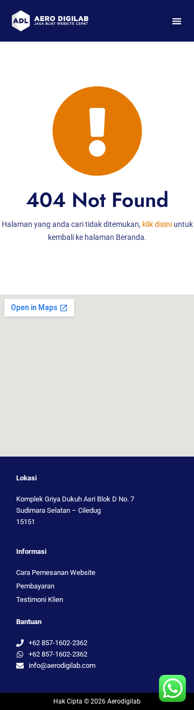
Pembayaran (35, 586)
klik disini (157, 224)
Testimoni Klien (39, 599)
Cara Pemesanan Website (55, 572)
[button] (176, 21)
